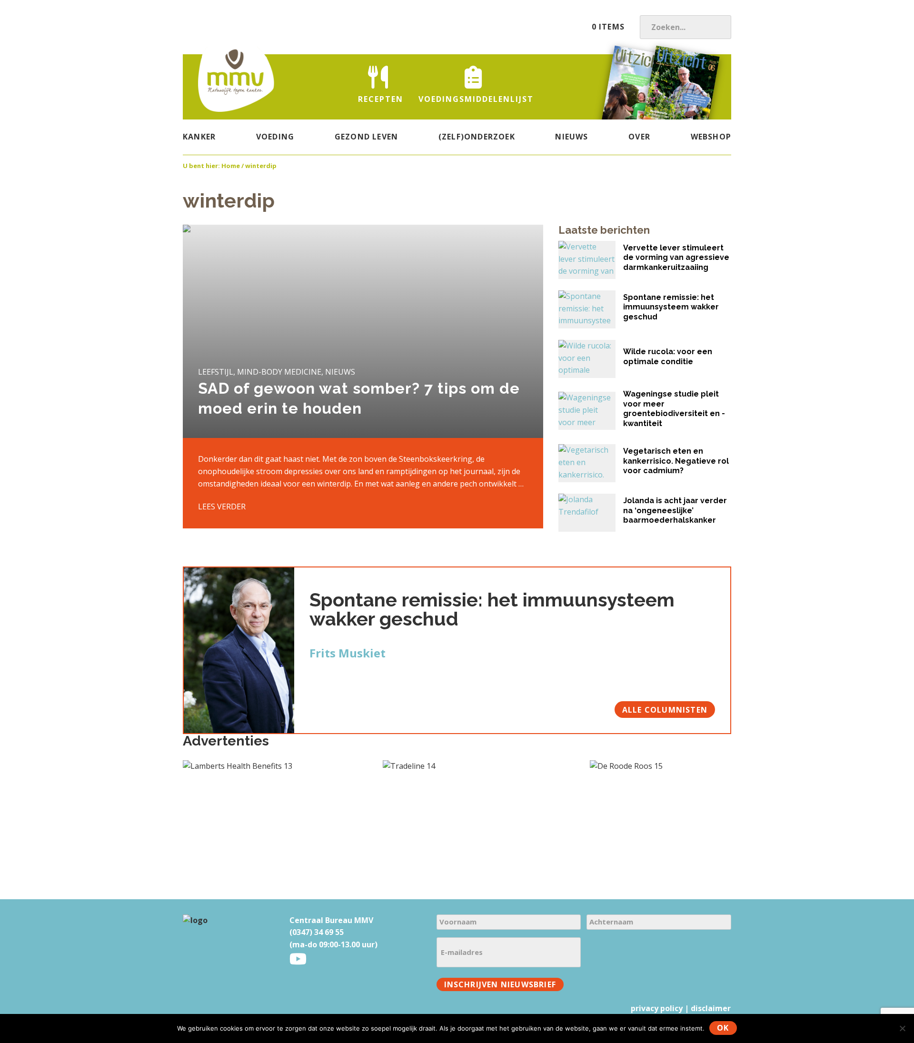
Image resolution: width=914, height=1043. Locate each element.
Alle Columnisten (664, 710)
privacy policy (657, 1008)
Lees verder (222, 506)
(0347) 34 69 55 (316, 932)
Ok (723, 1028)
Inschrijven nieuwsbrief (500, 984)
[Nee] (902, 1028)
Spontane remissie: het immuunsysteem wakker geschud (492, 609)
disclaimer (711, 1008)
